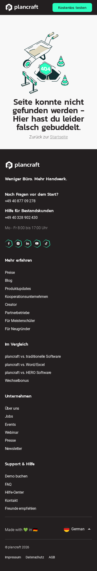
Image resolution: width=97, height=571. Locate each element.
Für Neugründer (17, 329)
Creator (11, 304)
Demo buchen (16, 476)
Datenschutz (35, 557)
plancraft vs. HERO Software (28, 372)
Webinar (11, 432)
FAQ (8, 484)
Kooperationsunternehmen (26, 296)
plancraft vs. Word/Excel (25, 364)
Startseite (59, 136)
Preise (10, 272)
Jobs (9, 416)
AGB (52, 557)
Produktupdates (18, 288)
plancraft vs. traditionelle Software (33, 356)
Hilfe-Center (14, 492)
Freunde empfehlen (20, 508)
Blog (8, 280)
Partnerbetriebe (17, 313)
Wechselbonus (17, 380)
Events (10, 424)
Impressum (13, 557)
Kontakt (11, 500)
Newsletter (13, 448)
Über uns (12, 408)
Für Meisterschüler (20, 320)
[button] (78, 529)
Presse (10, 440)
